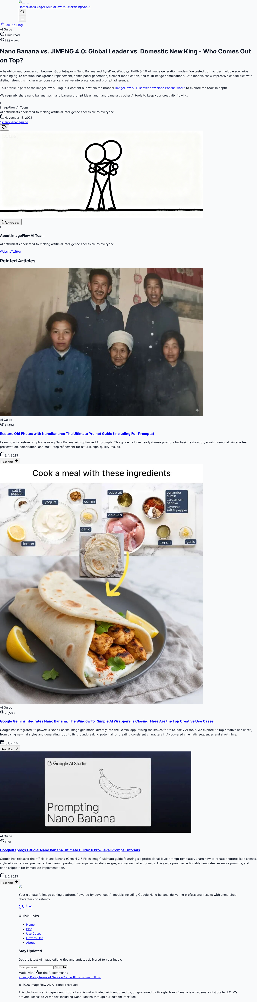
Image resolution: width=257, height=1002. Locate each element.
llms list (79, 977)
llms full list (93, 977)
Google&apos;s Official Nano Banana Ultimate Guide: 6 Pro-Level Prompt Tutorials (70, 850)
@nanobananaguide (14, 122)
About (86, 7)
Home (23, 7)
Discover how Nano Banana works (160, 88)
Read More (8, 461)
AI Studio (48, 7)
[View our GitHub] (25, 908)
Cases (31, 7)
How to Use (63, 7)
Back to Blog (14, 25)
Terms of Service (51, 977)
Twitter (16, 251)
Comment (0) (13, 223)
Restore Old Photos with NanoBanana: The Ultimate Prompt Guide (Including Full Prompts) (77, 433)
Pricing (77, 7)
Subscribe (60, 967)
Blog (39, 7)
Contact (68, 977)
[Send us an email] (30, 908)
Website (5, 251)
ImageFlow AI (125, 88)
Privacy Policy (29, 977)
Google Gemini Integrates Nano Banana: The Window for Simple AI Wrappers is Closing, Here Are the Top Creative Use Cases (107, 721)
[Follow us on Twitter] (21, 908)
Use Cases (33, 933)
